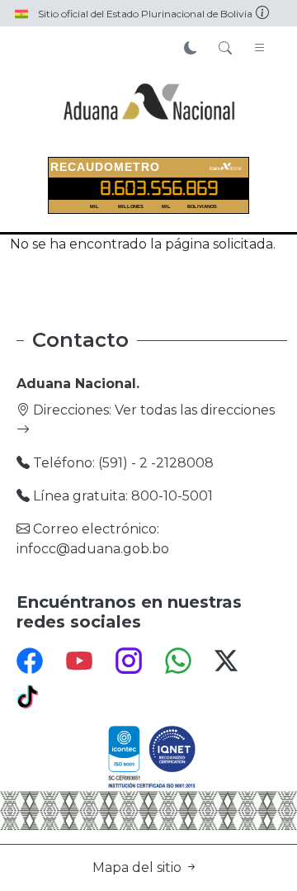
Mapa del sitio (138, 867)
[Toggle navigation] (260, 48)
